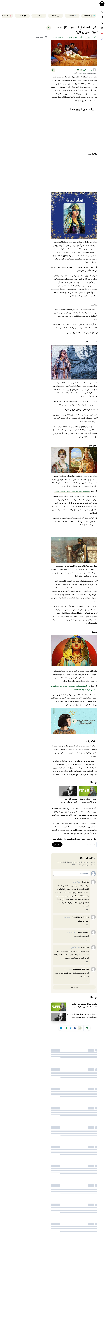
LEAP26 (71, 15)
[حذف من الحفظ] (53, 70)
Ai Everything (87, 15)
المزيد (76, 987)
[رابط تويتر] (78, 70)
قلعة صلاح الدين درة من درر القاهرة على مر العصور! (72, 491)
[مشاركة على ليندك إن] (61, 1028)
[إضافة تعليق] (87, 910)
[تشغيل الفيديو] (74, 721)
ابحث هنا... (39, 37)
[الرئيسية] (95, 37)
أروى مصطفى (87, 70)
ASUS (54, 15)
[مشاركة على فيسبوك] (75, 1028)
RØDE (21, 15)
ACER (38, 15)
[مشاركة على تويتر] (70, 1028)
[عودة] (48, 27)
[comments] (87, 1028)
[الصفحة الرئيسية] (101, 3)
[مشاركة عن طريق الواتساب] (66, 1028)
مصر (96, 479)
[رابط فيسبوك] (81, 70)
